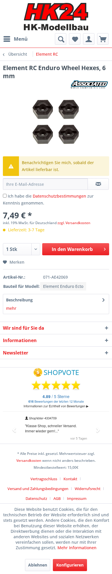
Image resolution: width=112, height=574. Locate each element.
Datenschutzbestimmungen (59, 196)
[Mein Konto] (88, 39)
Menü (21, 38)
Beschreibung (19, 300)
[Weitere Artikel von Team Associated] (89, 85)
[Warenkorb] (103, 39)
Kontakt (70, 478)
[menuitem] (15, 39)
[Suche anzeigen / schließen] (60, 39)
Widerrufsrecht (88, 488)
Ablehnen (37, 565)
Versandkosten (28, 460)
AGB (57, 498)
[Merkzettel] (74, 39)
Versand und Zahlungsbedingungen (37, 488)
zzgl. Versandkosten (73, 222)
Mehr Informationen (76, 547)
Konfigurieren (70, 565)
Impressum (76, 498)
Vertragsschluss (43, 478)
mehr (11, 308)
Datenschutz (36, 498)
